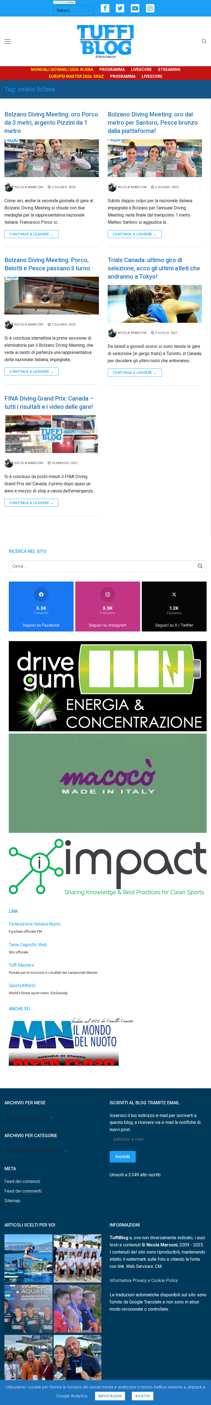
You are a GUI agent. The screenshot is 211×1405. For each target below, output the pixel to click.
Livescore (141, 69)
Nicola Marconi (29, 187)
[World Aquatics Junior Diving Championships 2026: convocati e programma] (78, 1259)
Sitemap (12, 1200)
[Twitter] (120, 8)
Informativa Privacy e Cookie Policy (144, 1280)
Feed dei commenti (22, 1191)
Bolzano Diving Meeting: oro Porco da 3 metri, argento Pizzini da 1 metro (51, 122)
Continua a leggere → (31, 234)
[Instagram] (150, 8)
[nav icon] (7, 41)
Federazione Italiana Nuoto (34, 924)
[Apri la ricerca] (204, 41)
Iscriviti (122, 1156)
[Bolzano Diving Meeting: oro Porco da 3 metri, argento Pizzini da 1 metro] (51, 158)
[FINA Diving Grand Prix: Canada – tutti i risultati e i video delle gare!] (51, 434)
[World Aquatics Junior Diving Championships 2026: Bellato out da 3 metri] (28, 1259)
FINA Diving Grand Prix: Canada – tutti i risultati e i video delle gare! (49, 402)
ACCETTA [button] (142, 1396)
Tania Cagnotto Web (28, 944)
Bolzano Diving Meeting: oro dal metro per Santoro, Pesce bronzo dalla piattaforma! (153, 122)
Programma (112, 69)
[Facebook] (105, 8)
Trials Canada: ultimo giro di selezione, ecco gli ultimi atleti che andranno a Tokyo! (154, 268)
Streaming (169, 69)
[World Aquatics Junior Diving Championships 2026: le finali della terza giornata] (78, 1310)
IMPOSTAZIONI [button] (110, 1396)
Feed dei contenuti (22, 1181)
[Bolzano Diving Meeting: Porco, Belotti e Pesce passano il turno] (51, 295)
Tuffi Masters (21, 965)
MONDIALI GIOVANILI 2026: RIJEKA (62, 69)
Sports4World (22, 985)
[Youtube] (135, 8)
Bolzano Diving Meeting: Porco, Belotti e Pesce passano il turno (47, 264)
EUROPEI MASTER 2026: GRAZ (76, 76)
